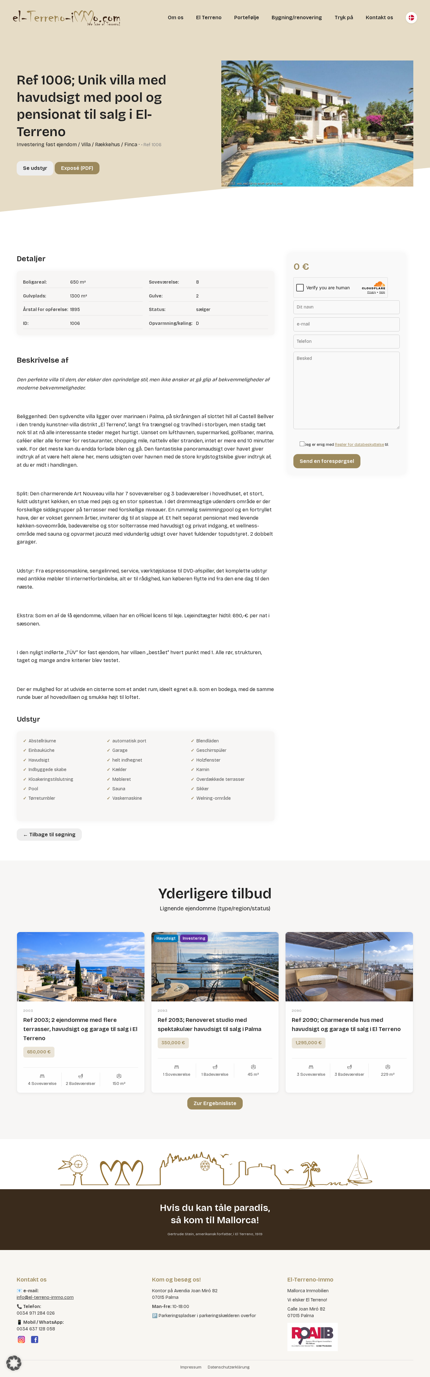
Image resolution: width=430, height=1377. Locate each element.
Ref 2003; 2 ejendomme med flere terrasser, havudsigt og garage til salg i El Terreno (80, 1029)
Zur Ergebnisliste (215, 1103)
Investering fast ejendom (47, 144)
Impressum (190, 1367)
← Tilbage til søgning (49, 835)
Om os (176, 17)
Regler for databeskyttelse (359, 444)
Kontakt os (379, 17)
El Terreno (209, 17)
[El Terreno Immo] (66, 17)
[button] (14, 1363)
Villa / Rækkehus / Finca (109, 144)
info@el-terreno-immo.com (45, 1297)
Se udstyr (35, 168)
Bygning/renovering (297, 17)
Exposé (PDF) (77, 168)
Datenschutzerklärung (229, 1367)
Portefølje (246, 17)
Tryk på (344, 17)
